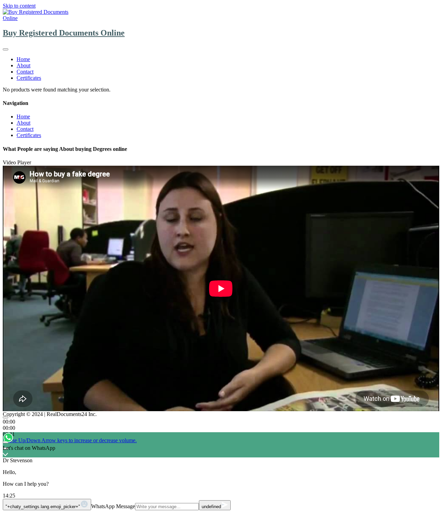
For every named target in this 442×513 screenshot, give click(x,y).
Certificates (29, 78)
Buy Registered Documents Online (64, 32)
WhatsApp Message (113, 506)
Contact (25, 72)
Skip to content (19, 6)
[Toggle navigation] (5, 49)
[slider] (72, 440)
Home (23, 59)
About (23, 65)
